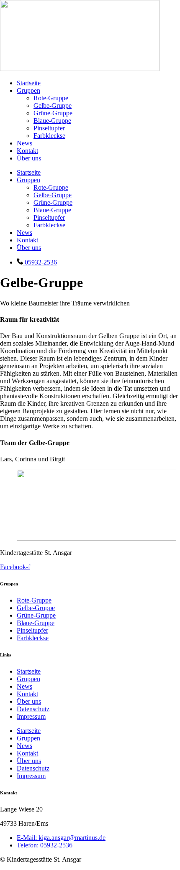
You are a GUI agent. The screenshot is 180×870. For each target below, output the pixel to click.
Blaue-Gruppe (52, 120)
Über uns (29, 158)
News (24, 143)
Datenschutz (33, 708)
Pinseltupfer (49, 128)
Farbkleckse (49, 135)
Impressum (31, 716)
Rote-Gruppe (50, 98)
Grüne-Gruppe (52, 113)
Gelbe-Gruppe (52, 105)
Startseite (29, 82)
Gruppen (28, 90)
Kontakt (27, 150)
